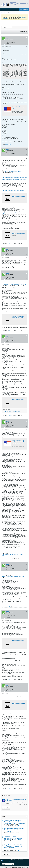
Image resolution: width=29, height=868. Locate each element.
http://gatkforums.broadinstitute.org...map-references (14, 177)
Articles (11, 803)
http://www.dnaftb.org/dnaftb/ (9, 213)
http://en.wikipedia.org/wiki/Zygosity (13, 171)
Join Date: (8, 42)
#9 (26, 693)
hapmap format (8, 144)
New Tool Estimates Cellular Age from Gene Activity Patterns (14, 829)
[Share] (26, 43)
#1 (26, 46)
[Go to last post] (18, 825)
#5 (26, 344)
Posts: (7, 43)
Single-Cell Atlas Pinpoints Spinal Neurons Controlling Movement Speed (13, 846)
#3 (26, 257)
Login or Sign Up (23, 9)
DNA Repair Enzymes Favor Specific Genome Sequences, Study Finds (13, 838)
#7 (26, 573)
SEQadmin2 (9, 800)
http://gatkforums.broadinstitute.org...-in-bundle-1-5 (14, 190)
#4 (26, 282)
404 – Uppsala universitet (18, 316)
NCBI (13, 195)
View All (5, 808)
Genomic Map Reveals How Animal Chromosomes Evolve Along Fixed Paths (13, 822)
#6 (26, 429)
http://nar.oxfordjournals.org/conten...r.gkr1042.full (13, 576)
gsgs (10, 141)
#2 (26, 158)
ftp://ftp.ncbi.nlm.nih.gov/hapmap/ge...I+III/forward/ (14, 55)
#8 (26, 620)
